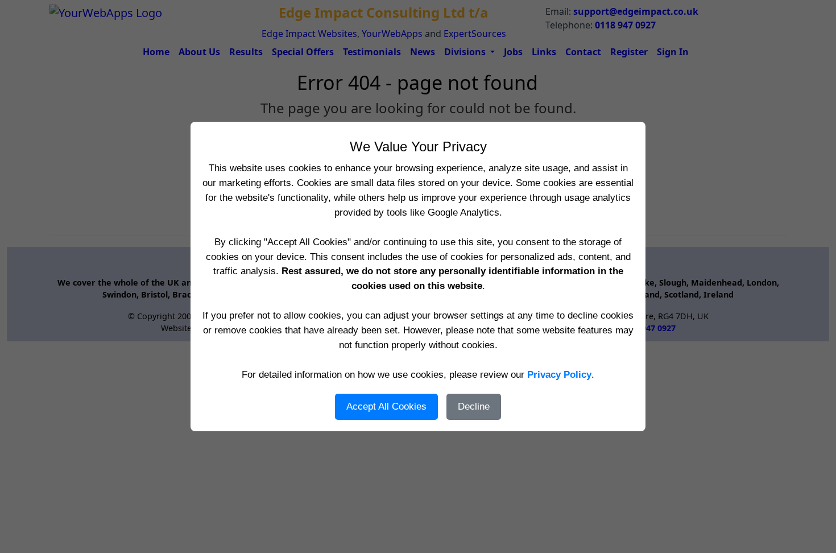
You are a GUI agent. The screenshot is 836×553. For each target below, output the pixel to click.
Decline (474, 406)
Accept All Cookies (386, 406)
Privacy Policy (559, 374)
